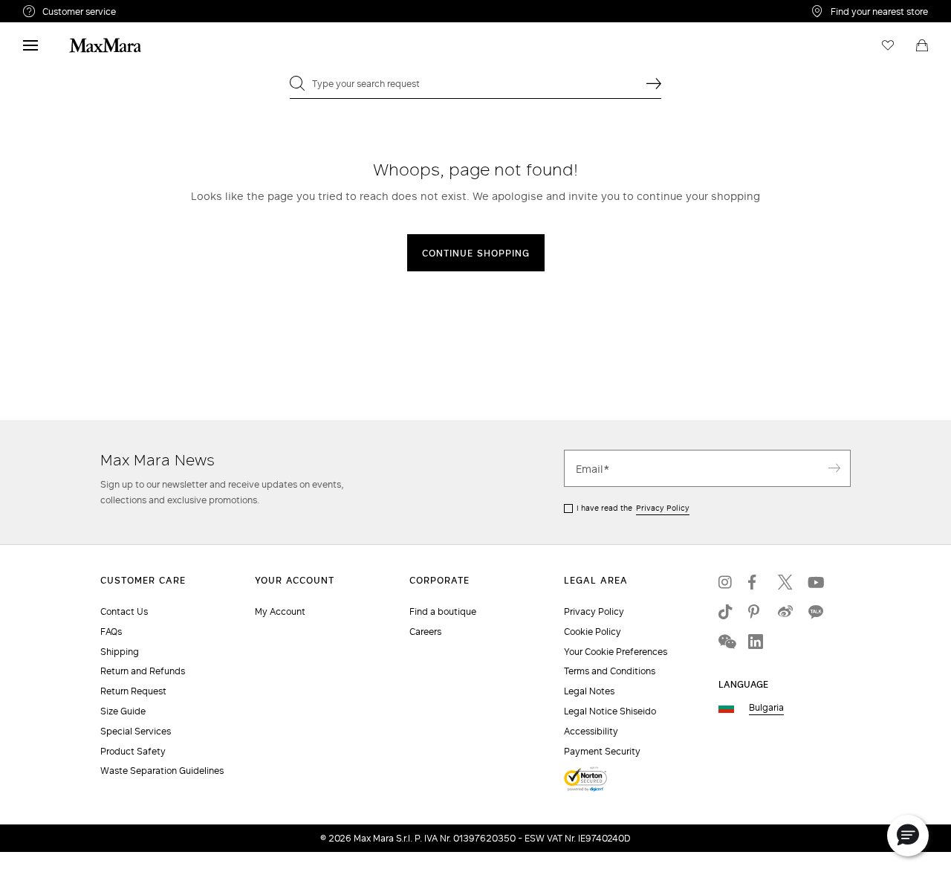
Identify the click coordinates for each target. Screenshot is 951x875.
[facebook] (755, 582)
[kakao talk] (815, 611)
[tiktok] (725, 611)
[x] (785, 582)
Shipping (119, 651)
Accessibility (591, 731)
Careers (425, 631)
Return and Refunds (142, 671)
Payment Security (602, 751)
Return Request (133, 691)
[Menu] (30, 45)
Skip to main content (56, 8)
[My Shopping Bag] (922, 45)
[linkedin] (755, 641)
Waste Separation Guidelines (162, 770)
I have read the (633, 508)
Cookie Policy (592, 631)
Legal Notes (589, 691)
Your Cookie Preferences (615, 651)
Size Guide (123, 711)
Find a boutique (442, 611)
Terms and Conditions (609, 671)
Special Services (135, 731)
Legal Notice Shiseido (610, 711)
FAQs (111, 631)
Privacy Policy (662, 508)
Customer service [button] (143, 13)
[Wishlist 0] (888, 45)
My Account (280, 611)
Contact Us (124, 611)
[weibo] (785, 611)
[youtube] (815, 582)
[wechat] (725, 641)
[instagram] (725, 582)
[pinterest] (755, 611)
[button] (908, 835)
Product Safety (133, 751)
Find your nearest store (879, 11)
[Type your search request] (653, 83)
